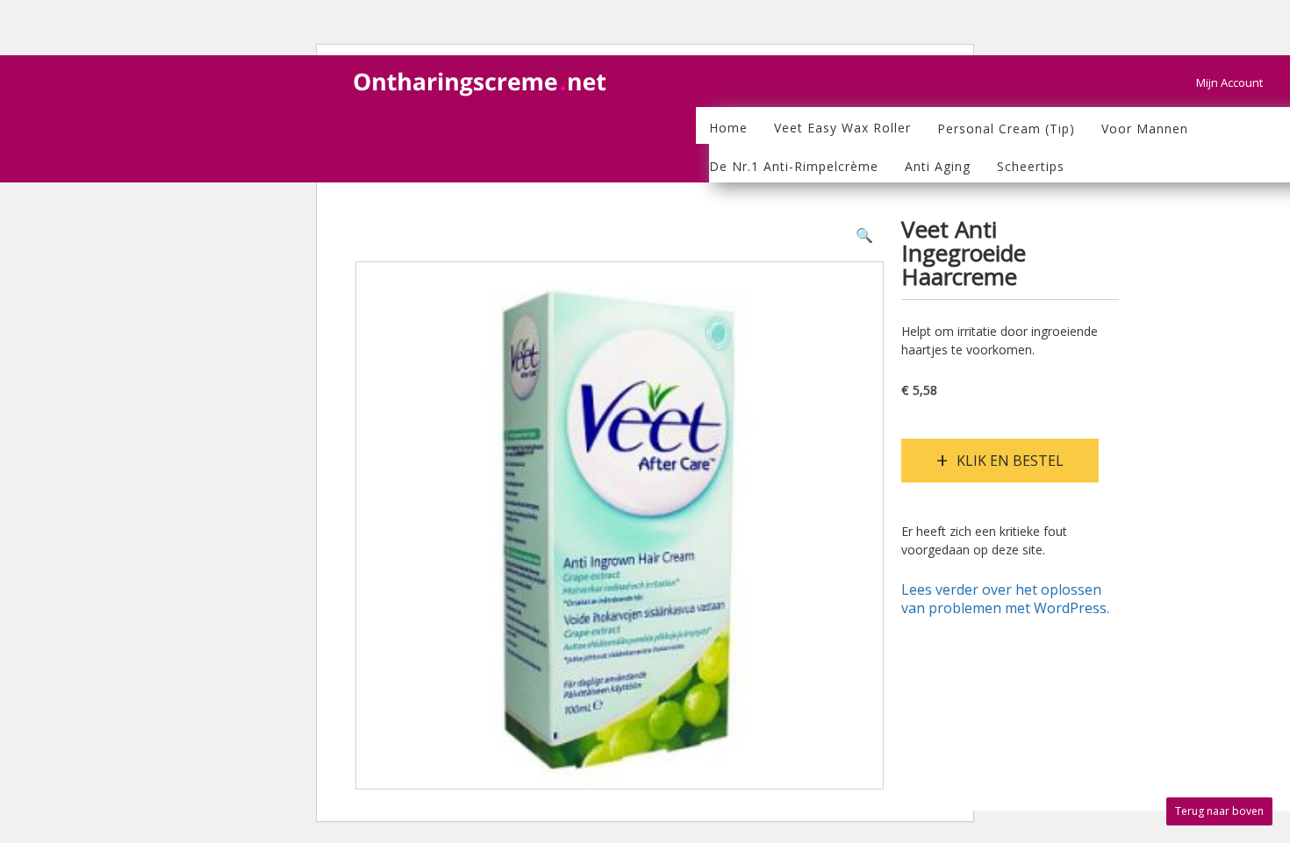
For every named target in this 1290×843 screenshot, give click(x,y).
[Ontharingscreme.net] (483, 75)
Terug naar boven (1219, 811)
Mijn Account (1229, 82)
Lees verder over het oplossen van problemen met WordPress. (1005, 599)
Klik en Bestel (1010, 460)
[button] (864, 236)
